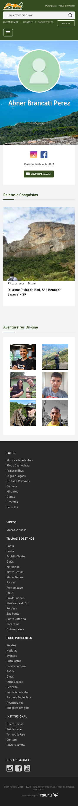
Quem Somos (14, 724)
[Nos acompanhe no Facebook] (18, 768)
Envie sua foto (15, 745)
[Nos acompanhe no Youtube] (27, 768)
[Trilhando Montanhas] (13, 6)
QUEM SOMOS (11, 22)
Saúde (10, 671)
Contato (11, 740)
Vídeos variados (16, 530)
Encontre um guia (17, 708)
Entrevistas (13, 661)
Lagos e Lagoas (16, 476)
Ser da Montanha (17, 692)
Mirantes (12, 491)
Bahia (10, 546)
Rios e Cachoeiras (17, 465)
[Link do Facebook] (44, 154)
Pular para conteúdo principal (60, 6)
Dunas (10, 497)
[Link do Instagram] (33, 154)
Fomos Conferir (16, 666)
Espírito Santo (15, 556)
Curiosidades (14, 682)
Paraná (11, 582)
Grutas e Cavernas (18, 481)
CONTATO (28, 22)
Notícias (11, 650)
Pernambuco (14, 587)
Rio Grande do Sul (17, 603)
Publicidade (14, 729)
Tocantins (12, 624)
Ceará (10, 551)
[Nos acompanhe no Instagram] (9, 768)
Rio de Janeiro (15, 598)
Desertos (12, 502)
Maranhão (13, 567)
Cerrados (12, 507)
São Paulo (12, 614)
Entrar (66, 23)
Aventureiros (14, 702)
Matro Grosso (14, 572)
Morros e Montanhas (19, 460)
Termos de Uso (15, 734)
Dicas (10, 676)
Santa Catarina (16, 619)
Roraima (11, 608)
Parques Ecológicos (18, 697)
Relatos (11, 645)
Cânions (11, 486)
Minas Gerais (14, 577)
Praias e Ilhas (15, 471)
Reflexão (12, 687)
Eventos (11, 656)
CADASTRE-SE (46, 22)
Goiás (10, 561)
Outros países (15, 629)
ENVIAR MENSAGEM (41, 173)
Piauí (9, 593)
